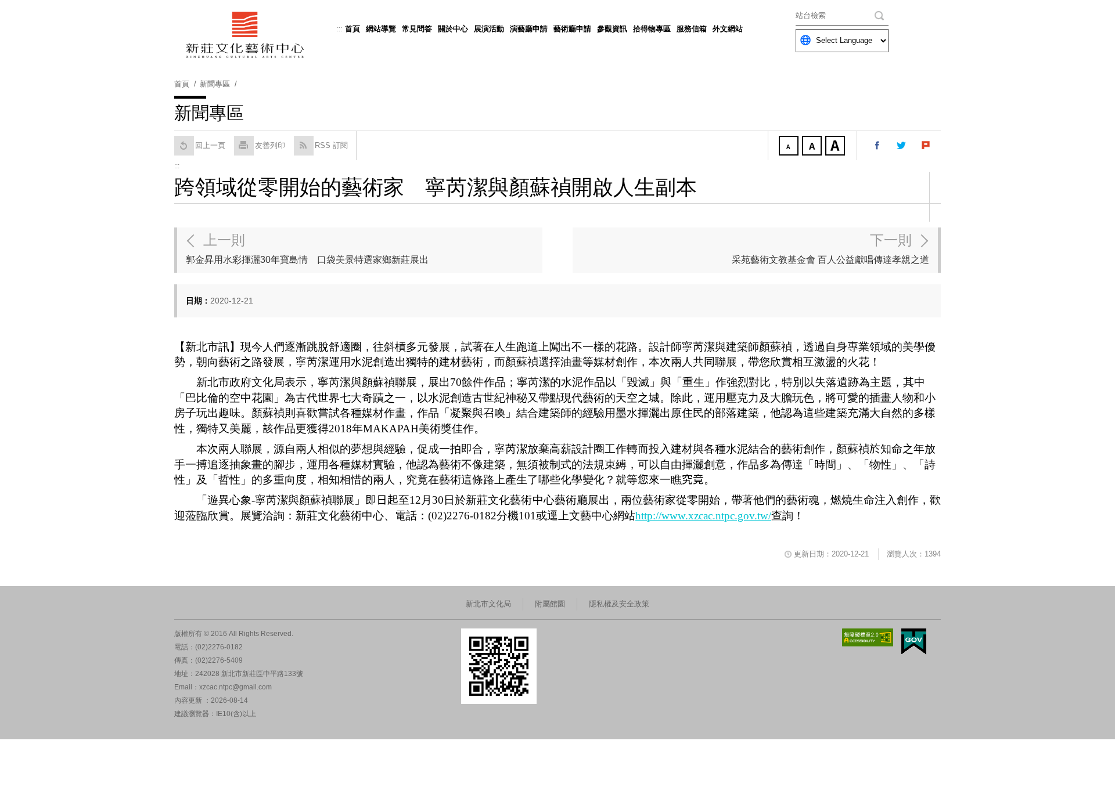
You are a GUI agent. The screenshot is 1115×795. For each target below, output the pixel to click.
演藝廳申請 (529, 28)
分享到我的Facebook (877, 146)
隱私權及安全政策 (619, 603)
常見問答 (417, 28)
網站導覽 (381, 28)
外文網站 (728, 28)
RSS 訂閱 (331, 145)
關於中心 (453, 28)
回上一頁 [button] (210, 145)
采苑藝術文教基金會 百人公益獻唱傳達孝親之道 (830, 248)
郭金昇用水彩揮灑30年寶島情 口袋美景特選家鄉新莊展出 (307, 248)
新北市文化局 (488, 603)
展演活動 (489, 28)
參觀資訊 (612, 28)
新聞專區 (215, 84)
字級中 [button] (813, 147)
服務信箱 (692, 28)
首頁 (352, 28)
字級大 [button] (836, 147)
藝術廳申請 (572, 28)
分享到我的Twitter (902, 146)
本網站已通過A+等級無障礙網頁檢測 (867, 637)
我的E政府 (913, 641)
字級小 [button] (790, 147)
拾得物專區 (652, 28)
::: (339, 29)
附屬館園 (550, 603)
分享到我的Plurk (926, 146)
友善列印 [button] (270, 145)
